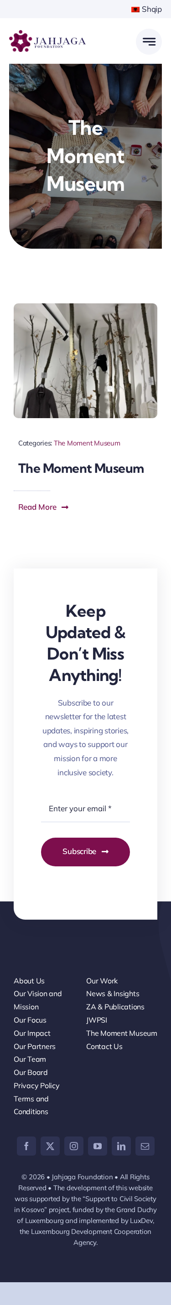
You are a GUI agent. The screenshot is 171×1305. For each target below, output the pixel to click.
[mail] (145, 1146)
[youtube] (97, 1146)
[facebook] (26, 1146)
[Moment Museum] (85, 307)
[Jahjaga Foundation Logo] (47, 34)
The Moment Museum (87, 443)
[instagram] (73, 1146)
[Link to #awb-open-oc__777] (149, 42)
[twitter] (50, 1146)
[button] (43, 507)
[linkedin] (121, 1146)
